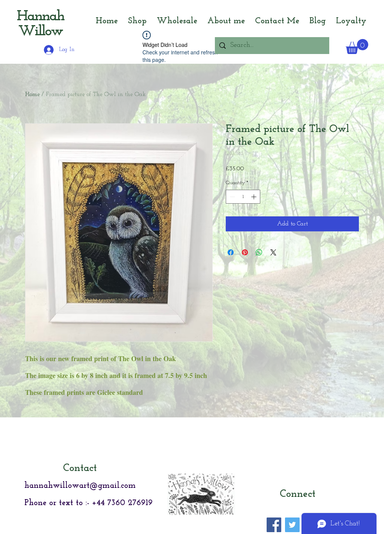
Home (32, 95)
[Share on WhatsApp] (259, 252)
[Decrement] (231, 196)
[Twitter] (292, 525)
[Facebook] (274, 525)
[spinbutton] (243, 196)
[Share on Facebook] (230, 252)
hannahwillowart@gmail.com (80, 486)
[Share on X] (273, 252)
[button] (357, 46)
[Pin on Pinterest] (244, 252)
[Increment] (254, 196)
